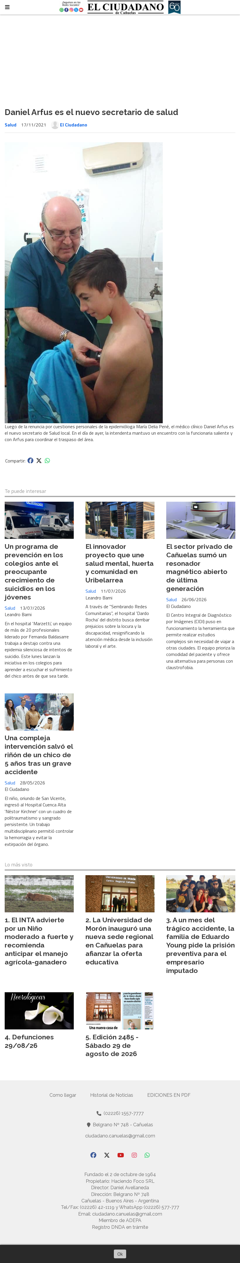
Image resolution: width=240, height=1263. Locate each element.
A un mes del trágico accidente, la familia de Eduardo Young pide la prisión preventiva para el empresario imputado (200, 945)
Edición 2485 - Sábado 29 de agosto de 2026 (111, 1045)
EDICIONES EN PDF (169, 1095)
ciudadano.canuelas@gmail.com (120, 1136)
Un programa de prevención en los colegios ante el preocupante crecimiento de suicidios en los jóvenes (34, 571)
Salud (10, 124)
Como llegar (62, 1095)
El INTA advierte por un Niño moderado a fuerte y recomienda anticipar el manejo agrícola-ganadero (39, 941)
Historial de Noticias (111, 1095)
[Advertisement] (120, 59)
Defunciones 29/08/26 (29, 1041)
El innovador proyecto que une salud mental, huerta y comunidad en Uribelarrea (119, 563)
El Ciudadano (73, 124)
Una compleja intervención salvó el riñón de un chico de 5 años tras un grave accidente (39, 754)
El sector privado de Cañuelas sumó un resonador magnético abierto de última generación (199, 567)
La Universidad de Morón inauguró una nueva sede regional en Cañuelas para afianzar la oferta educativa (119, 941)
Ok (120, 1253)
